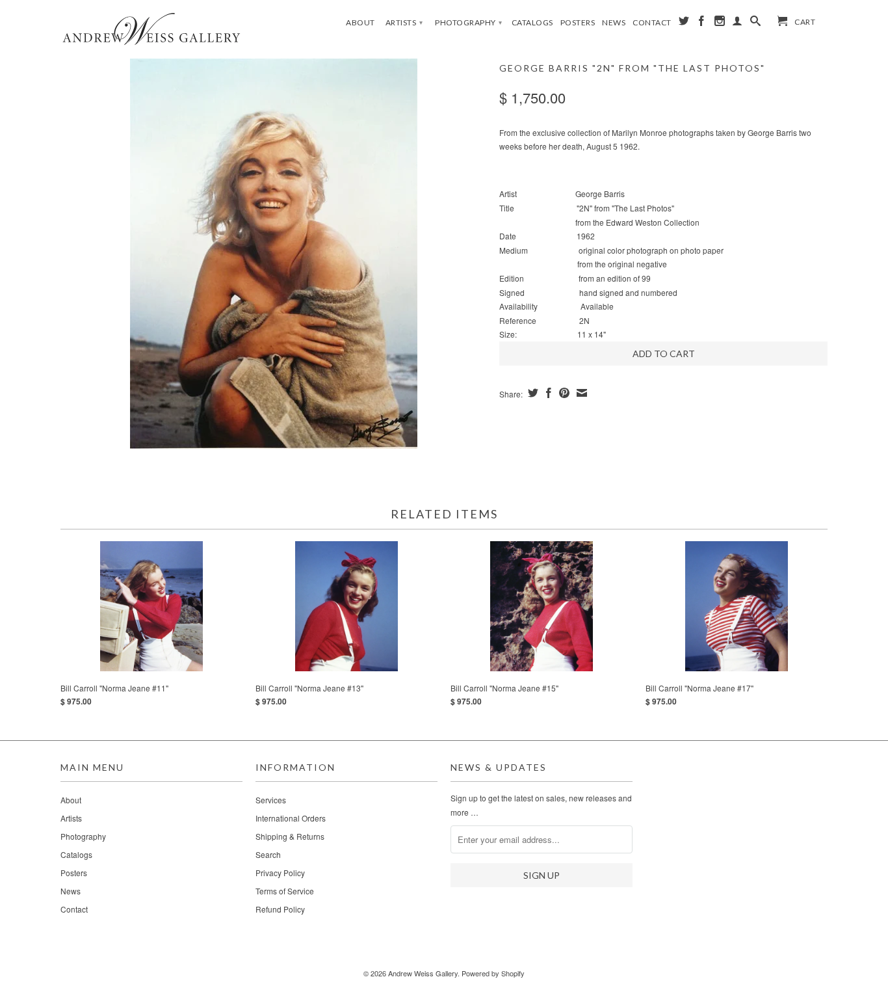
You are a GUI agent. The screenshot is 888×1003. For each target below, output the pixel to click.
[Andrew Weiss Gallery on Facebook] (701, 23)
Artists (404, 22)
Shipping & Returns (289, 836)
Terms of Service (284, 890)
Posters (577, 22)
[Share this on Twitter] (531, 393)
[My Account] (737, 23)
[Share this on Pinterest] (562, 393)
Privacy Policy (280, 872)
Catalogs (532, 22)
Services (270, 799)
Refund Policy (280, 909)
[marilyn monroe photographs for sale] (273, 254)
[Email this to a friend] (580, 393)
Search (268, 854)
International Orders (290, 817)
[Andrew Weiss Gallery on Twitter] (684, 23)
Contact (652, 22)
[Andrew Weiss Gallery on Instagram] (719, 23)
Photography (469, 22)
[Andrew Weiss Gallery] (151, 28)
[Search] (755, 23)
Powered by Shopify (493, 973)
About (360, 22)
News (613, 22)
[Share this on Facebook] (547, 393)
